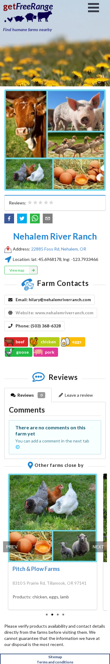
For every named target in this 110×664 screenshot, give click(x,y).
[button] (9, 218)
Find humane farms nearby (27, 29)
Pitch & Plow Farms (36, 568)
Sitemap (55, 657)
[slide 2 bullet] (52, 614)
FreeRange (34, 6)
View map (16, 270)
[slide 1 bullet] (47, 614)
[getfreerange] (33, 18)
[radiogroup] (40, 202)
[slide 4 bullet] (63, 614)
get (9, 6)
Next (98, 546)
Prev (11, 546)
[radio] (30, 202)
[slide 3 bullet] (58, 614)
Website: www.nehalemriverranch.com (55, 312)
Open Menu (93, 7)
